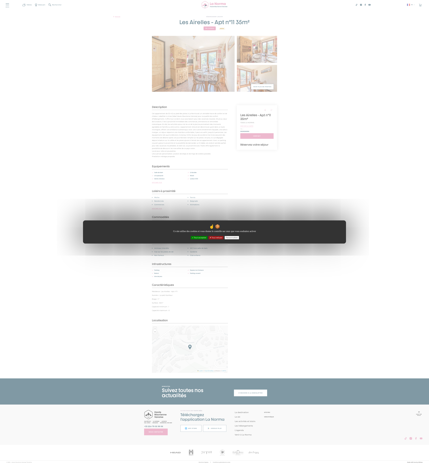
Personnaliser (232, 238)
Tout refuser (216, 238)
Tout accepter (199, 238)
